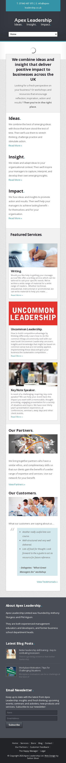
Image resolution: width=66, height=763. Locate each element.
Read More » (15, 145)
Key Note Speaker (23, 390)
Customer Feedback (39, 747)
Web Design (50, 755)
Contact (48, 743)
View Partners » (17, 484)
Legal (42, 751)
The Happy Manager (28, 751)
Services (24, 743)
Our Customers (23, 493)
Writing (16, 271)
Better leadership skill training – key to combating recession (37, 651)
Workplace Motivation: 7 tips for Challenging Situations (34, 669)
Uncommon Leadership (26, 329)
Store (33, 743)
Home (15, 743)
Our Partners (21, 430)
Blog (40, 743)
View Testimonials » (47, 581)
